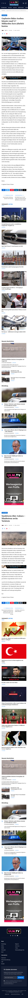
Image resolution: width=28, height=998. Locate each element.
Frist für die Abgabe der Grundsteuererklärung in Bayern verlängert (13, 639)
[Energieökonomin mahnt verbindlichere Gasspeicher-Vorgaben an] (14, 215)
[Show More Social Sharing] (9, 34)
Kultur (10, 7)
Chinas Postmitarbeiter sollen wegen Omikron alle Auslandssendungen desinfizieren (14, 703)
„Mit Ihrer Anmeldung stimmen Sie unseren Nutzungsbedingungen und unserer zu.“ (13, 982)
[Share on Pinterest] (7, 34)
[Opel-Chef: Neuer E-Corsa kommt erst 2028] (14, 237)
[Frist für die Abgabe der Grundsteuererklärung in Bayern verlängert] (14, 629)
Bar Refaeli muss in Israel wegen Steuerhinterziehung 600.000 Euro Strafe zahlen (20, 199)
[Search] (23, 3)
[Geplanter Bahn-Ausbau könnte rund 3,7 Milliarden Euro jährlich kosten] (14, 43)
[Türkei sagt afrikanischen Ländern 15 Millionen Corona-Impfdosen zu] (14, 716)
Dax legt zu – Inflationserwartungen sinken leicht (14, 331)
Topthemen (4, 512)
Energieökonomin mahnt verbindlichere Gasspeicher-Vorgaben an (11, 224)
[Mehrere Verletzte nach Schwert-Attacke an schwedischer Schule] (14, 395)
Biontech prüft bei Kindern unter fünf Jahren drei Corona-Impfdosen (14, 748)
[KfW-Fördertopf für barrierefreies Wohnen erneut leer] (14, 300)
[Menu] (26, 3)
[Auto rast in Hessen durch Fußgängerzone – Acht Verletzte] (14, 420)
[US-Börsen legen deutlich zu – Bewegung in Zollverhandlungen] (14, 278)
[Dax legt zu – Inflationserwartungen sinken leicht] (14, 322)
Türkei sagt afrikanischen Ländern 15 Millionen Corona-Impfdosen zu (13, 726)
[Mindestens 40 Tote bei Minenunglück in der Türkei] (14, 651)
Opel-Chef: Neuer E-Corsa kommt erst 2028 (12, 246)
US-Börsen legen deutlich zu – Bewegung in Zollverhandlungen (12, 288)
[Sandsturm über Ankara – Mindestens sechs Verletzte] (14, 538)
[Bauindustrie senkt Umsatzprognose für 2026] (14, 257)
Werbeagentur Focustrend (13, 991)
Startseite (3, 10)
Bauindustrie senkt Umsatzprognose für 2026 (12, 267)
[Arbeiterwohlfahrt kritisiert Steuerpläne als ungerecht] (14, 350)
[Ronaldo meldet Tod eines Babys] (14, 673)
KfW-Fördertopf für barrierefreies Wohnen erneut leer (14, 310)
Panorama (4, 15)
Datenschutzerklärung (8, 983)
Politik (15, 7)
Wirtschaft (21, 7)
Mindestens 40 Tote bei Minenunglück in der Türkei (12, 661)
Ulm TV (6, 30)
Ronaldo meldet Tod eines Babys (9, 682)
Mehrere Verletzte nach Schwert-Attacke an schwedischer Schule (14, 404)
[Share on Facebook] (3, 34)
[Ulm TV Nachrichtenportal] (14, 3)
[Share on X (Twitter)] (5, 34)
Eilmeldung (4, 7)
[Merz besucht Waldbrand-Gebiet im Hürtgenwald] (14, 446)
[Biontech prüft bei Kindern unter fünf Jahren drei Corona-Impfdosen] (14, 738)
